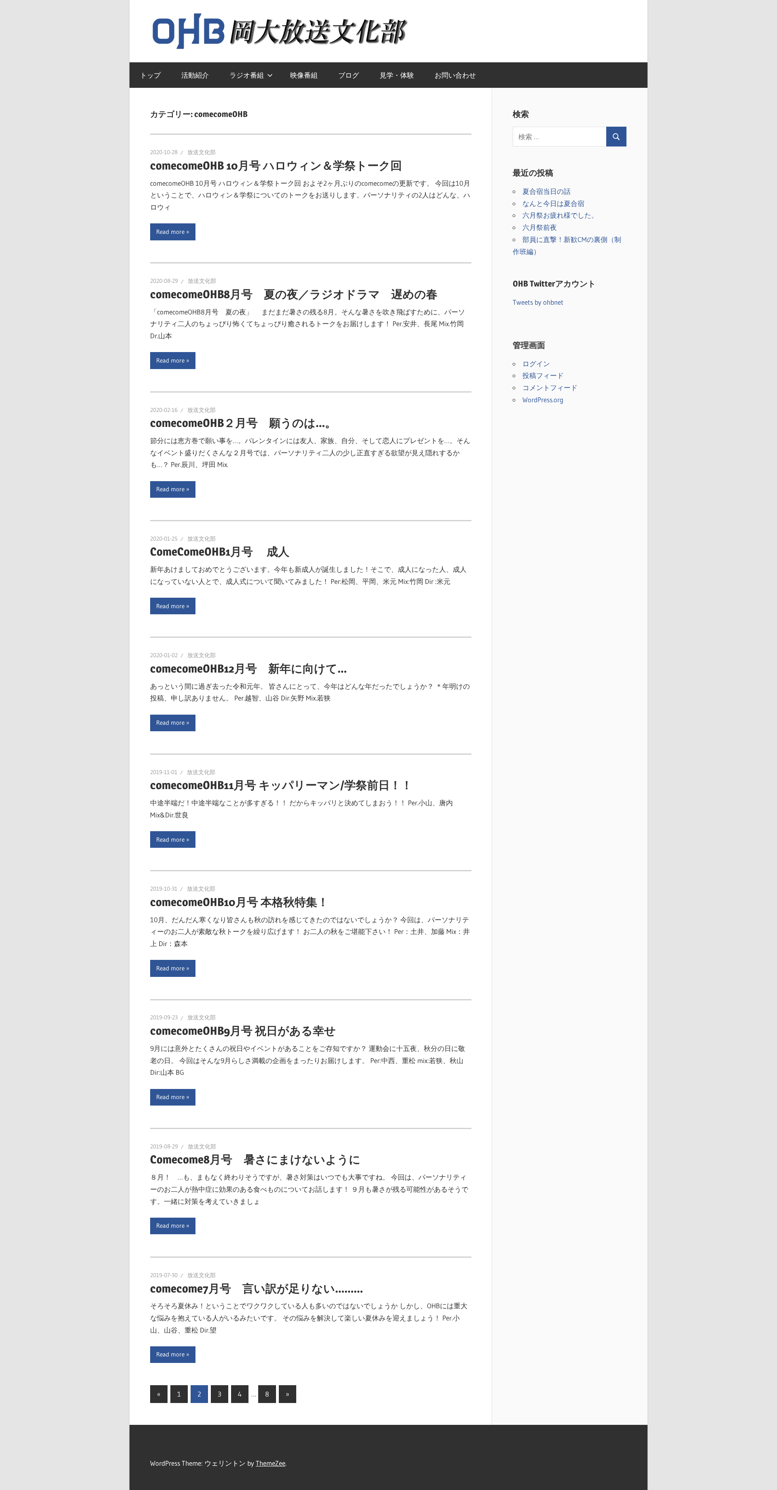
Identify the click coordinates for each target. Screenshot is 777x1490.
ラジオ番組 (246, 75)
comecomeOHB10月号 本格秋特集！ (239, 902)
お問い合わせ (455, 75)
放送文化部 (201, 152)
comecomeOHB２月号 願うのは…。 (243, 423)
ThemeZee (270, 1463)
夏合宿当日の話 (546, 191)
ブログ (348, 75)
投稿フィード (543, 375)
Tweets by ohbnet (538, 302)
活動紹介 (195, 75)
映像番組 (304, 75)
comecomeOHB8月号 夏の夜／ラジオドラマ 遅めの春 (293, 294)
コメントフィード (549, 387)
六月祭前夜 (539, 227)
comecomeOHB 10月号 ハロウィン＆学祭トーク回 (276, 165)
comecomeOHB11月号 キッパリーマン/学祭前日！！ (281, 785)
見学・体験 (397, 75)
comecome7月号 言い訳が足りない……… (256, 1288)
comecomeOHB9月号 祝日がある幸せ (243, 1031)
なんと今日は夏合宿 (553, 203)
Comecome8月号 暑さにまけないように (255, 1159)
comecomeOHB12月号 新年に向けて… (248, 668)
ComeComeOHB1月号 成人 (219, 551)
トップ (150, 75)
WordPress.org (542, 399)
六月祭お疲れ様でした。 (560, 215)
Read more (170, 232)
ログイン (536, 363)
